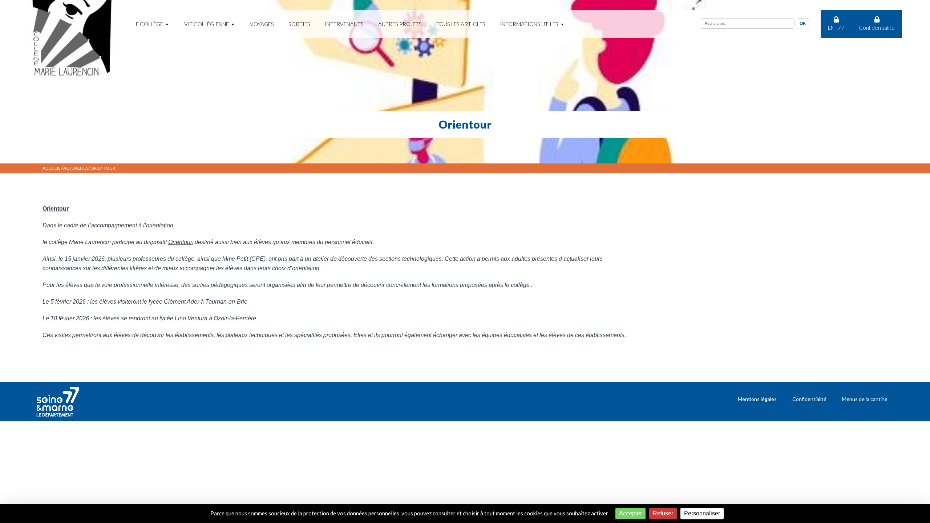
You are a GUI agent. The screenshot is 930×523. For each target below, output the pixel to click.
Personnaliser (702, 513)
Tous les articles (460, 24)
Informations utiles (529, 24)
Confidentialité (877, 27)
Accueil (51, 168)
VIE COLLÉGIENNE (206, 24)
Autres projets (400, 24)
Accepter (630, 513)
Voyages (262, 24)
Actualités (75, 168)
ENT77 (836, 27)
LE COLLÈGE (148, 24)
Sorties (299, 24)
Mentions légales (757, 399)
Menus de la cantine (864, 399)
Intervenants (344, 24)
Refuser (663, 513)
